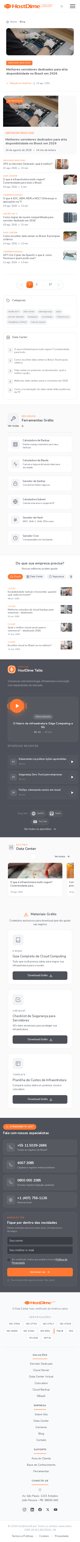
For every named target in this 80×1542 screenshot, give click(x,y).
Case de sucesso (38, 322)
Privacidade (62, 1536)
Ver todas (13, 426)
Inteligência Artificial (17, 322)
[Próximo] (33, 856)
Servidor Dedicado (41, 1364)
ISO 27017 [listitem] (48, 1323)
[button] (43, 719)
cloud (58, 311)
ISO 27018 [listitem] (65, 1323)
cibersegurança (45, 311)
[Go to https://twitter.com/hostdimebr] (48, 1509)
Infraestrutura (63, 317)
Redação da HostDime (20, 83)
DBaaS (41, 1396)
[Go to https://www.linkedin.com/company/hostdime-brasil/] (32, 1509)
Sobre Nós (41, 1414)
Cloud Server (41, 1370)
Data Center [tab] (36, 576)
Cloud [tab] (17, 576)
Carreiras (41, 1427)
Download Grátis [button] (38, 975)
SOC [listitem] (71, 1330)
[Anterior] (11, 856)
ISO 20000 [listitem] (12, 1330)
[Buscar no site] (61, 6)
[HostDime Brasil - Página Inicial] (40, 1302)
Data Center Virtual (41, 1376)
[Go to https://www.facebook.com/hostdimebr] (40, 1509)
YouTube (43, 821)
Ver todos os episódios (37, 829)
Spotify (40, 813)
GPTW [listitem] (47, 1338)
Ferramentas (41, 1471)
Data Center (28, 311)
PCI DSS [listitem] (33, 1338)
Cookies (44, 1536)
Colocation (41, 1383)
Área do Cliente (41, 1458)
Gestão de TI (13, 311)
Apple (58, 813)
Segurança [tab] (58, 576)
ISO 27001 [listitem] (14, 1323)
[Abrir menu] (72, 6)
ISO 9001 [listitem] (45, 1330)
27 (50, 284)
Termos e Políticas (22, 1536)
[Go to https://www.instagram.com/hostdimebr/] (24, 1509)
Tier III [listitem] (59, 1330)
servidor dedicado (19, 63)
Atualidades (47, 317)
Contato (41, 1440)
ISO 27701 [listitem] (31, 1323)
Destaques (32, 317)
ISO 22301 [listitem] (29, 1330)
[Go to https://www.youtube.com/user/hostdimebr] (55, 1509)
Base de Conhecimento (41, 1465)
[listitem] (40, 1147)
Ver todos (60, 856)
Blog (41, 1433)
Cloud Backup (41, 1389)
